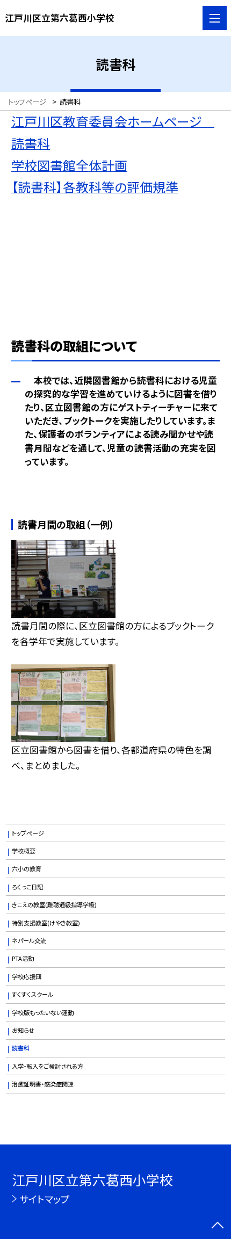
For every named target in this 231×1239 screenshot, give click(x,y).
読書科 (21, 1048)
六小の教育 (26, 868)
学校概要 (23, 850)
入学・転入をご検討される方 (47, 1066)
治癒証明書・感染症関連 (43, 1083)
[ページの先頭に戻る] (217, 1226)
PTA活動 (23, 958)
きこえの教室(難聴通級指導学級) (54, 904)
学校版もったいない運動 (43, 1012)
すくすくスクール (32, 994)
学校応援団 (26, 976)
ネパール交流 (29, 940)
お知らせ (23, 1030)
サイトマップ (44, 1199)
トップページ (28, 833)
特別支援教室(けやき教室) (46, 922)
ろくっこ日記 (27, 886)
